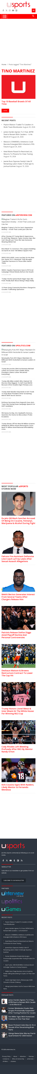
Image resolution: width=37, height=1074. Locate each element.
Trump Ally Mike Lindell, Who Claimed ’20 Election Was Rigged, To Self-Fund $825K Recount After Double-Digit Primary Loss (17, 383)
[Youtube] (13, 10)
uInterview (30, 1059)
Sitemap (31, 1056)
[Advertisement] (18, 42)
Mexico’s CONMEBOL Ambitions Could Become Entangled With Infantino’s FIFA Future (19, 144)
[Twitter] (6, 10)
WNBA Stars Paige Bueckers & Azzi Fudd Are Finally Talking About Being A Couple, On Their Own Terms (19, 973)
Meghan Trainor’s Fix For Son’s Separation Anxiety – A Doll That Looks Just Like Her (17, 228)
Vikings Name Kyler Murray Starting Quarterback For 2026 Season (22, 1034)
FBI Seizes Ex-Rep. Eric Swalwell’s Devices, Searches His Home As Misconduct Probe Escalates (17, 415)
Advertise (23, 1056)
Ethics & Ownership (18, 1059)
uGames (13, 1061)
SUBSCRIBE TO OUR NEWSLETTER (13, 880)
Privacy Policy (6, 1056)
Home (4, 64)
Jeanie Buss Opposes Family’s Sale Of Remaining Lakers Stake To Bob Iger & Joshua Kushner (19, 163)
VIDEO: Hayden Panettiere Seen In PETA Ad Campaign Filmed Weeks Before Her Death (18, 271)
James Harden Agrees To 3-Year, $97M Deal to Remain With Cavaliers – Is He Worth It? (18, 134)
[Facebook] (3, 10)
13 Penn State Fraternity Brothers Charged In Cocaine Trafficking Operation (18, 288)
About (15, 1056)
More (5, 111)
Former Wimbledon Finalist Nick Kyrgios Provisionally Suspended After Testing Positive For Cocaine (19, 958)
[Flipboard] (16, 10)
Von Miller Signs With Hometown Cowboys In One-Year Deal (21, 1018)
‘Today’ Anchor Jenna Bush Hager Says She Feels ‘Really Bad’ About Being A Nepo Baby (18, 280)
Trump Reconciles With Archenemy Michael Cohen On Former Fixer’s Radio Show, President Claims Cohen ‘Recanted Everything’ (18, 371)
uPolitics (5, 1061)
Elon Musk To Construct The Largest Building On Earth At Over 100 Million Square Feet (18, 250)
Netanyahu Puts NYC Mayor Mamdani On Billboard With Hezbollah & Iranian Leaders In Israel (18, 360)
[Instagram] (9, 10)
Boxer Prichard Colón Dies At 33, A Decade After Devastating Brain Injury (22, 1027)
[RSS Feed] (21, 860)
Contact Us (6, 1059)
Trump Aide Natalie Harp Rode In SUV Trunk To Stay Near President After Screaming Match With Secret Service (18, 393)
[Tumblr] (14, 860)
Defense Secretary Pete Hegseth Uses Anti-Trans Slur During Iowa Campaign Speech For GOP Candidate (18, 404)
